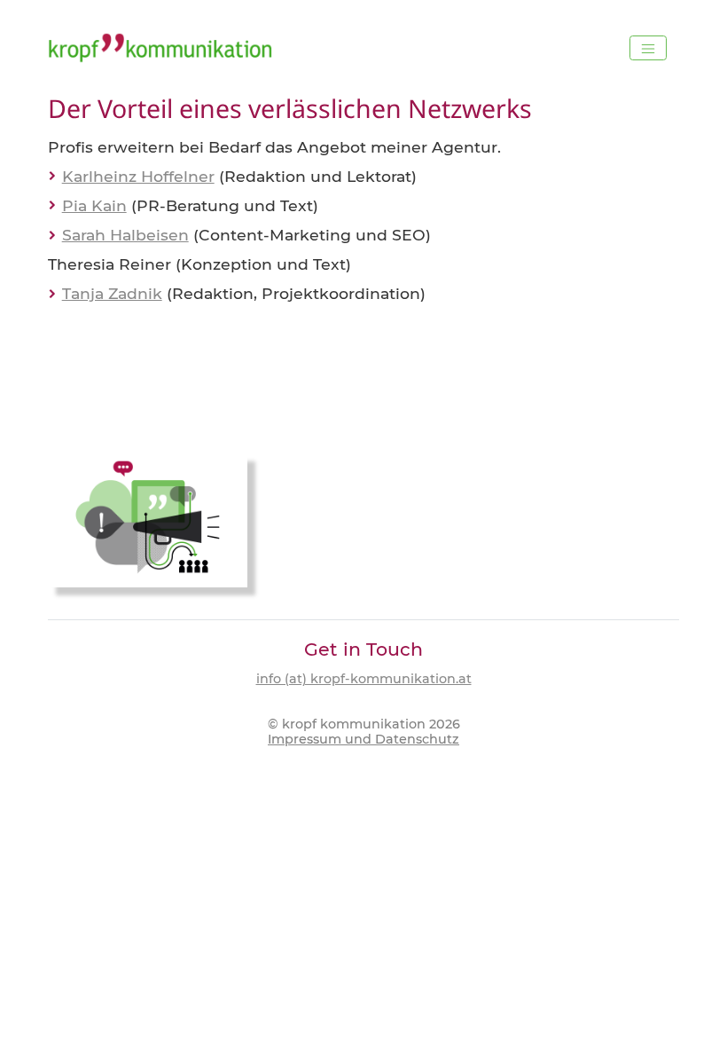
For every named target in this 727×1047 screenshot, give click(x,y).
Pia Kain (94, 205)
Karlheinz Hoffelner (138, 176)
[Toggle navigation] (648, 47)
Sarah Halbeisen (125, 234)
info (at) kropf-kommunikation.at (364, 679)
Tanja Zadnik (112, 293)
